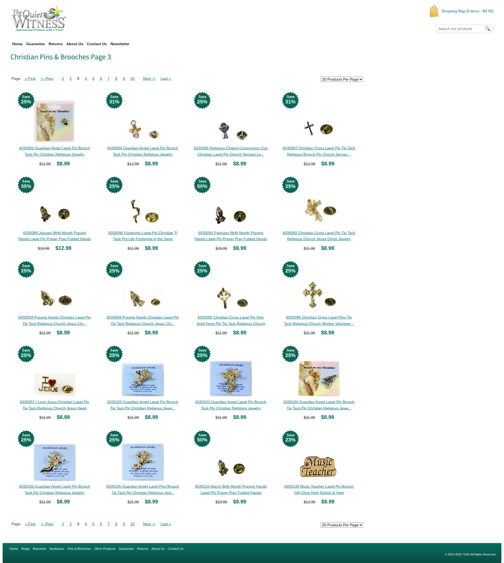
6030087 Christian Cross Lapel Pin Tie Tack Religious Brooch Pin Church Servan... (319, 151)
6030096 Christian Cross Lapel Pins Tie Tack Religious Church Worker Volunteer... (319, 320)
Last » (166, 78)
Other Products (105, 549)
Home (17, 44)
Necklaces (56, 549)
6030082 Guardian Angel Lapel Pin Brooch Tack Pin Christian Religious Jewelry (54, 151)
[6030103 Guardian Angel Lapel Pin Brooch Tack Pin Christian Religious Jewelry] (231, 372)
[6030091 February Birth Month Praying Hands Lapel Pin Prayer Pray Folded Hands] (231, 203)
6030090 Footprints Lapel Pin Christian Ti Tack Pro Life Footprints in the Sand (142, 236)
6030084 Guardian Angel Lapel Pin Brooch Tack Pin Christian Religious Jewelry (142, 151)
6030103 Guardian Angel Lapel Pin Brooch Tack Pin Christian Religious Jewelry (230, 405)
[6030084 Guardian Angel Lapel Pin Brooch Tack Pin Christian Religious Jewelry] (143, 119)
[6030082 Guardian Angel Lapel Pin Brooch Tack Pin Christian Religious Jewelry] (55, 119)
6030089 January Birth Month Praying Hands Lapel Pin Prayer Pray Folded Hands (54, 236)
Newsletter (120, 44)
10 (132, 78)
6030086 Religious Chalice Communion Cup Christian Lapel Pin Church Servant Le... (230, 151)
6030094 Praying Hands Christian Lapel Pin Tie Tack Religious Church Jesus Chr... (143, 320)
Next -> (149, 78)
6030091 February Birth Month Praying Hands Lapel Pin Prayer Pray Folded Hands (231, 236)
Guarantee (35, 44)
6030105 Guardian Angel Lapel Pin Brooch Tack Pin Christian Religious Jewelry (54, 489)
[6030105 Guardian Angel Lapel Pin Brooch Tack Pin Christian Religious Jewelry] (55, 457)
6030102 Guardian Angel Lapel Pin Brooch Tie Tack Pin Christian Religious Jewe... (142, 405)
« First (30, 78)
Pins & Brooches (79, 549)
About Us (74, 44)
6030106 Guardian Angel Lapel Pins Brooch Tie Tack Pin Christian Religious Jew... (142, 489)
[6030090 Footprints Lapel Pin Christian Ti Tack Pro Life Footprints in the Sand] (143, 203)
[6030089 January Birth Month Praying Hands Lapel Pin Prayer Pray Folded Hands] (55, 203)
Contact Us (97, 44)
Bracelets (39, 549)
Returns (56, 44)
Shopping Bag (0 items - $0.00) (468, 11)
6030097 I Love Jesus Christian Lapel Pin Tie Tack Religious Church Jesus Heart (54, 405)
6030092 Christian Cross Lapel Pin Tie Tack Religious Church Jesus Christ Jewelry (319, 236)
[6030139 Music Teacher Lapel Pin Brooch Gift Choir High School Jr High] (319, 457)
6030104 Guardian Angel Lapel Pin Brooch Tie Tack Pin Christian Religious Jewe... (319, 405)
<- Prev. (47, 78)
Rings (25, 549)
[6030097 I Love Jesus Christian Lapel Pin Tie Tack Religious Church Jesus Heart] (55, 372)
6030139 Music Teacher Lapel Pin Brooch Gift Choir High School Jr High (319, 489)
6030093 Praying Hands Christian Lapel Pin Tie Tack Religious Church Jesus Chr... (54, 320)
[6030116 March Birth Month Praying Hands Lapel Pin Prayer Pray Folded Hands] (231, 457)
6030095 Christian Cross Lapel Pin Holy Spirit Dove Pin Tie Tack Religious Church (231, 320)
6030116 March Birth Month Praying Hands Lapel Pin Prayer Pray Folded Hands (231, 489)
